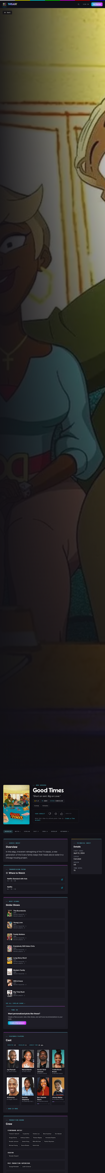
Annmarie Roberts (50, 1137)
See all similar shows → (15, 1003)
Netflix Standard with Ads (17, 879)
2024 (45, 801)
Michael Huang (13, 1145)
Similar (27, 831)
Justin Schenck (26, 1166)
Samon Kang (25, 1141)
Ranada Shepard (13, 1156)
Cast (36, 831)
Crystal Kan (26, 1133)
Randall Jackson (13, 1141)
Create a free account (17, 1023)
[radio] (49, 813)
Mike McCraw (37, 1141)
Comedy (36, 805)
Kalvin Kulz (36, 1145)
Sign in (86, 4)
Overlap (54, 831)
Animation (45, 805)
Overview (8, 831)
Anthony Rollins (25, 1137)
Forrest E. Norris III (14, 1133)
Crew (45, 831)
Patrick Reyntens (49, 1141)
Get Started (97, 4)
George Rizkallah (14, 1166)
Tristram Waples (37, 1137)
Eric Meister (58, 1133)
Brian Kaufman (47, 1133)
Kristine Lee (36, 1133)
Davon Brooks (25, 1145)
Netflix (9, 887)
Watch (18, 831)
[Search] (78, 4)
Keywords (65, 831)
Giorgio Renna (13, 1137)
